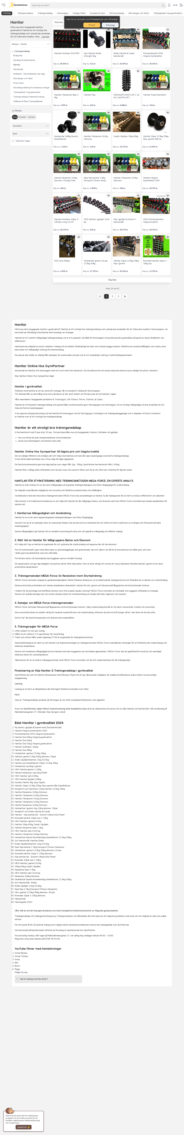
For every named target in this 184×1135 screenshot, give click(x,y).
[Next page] (125, 296)
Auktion (31, 117)
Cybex (100, 399)
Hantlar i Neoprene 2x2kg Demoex (31, 801)
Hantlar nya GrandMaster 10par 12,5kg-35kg (36, 763)
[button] (30, 44)
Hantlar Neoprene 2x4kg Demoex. (31, 805)
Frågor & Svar (21, 972)
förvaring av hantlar (65, 930)
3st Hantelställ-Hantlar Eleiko (29, 840)
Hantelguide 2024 (23, 902)
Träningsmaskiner (65, 916)
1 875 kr (64, 105)
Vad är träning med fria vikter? (34, 979)
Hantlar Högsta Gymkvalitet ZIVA (31, 730)
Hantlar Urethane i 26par (26, 746)
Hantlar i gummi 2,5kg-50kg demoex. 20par (35, 756)
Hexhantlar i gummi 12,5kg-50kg (30, 753)
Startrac (90, 399)
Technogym (60, 399)
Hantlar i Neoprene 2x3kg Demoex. (31, 795)
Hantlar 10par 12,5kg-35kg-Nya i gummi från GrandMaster (42, 785)
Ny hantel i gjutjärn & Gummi (28, 727)
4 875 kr (64, 271)
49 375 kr (153, 64)
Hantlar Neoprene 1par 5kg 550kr (31, 772)
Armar (17, 953)
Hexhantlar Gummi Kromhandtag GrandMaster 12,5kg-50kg (43, 837)
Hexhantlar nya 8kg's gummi (28, 766)
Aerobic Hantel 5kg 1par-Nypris (30, 782)
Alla (15, 117)
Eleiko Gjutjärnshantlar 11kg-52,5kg (32, 759)
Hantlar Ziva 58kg (23, 750)
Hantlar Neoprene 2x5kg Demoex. (31, 792)
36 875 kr (124, 64)
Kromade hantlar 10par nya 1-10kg (31, 818)
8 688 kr (123, 105)
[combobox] (98, 5)
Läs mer (45, 36)
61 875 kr (153, 146)
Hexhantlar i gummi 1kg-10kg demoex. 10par (36, 808)
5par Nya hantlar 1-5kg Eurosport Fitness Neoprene (39, 847)
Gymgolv (55, 712)
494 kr (63, 188)
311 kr (93, 64)
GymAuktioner (29, 5)
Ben (16, 962)
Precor (82, 399)
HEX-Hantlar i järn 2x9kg (26, 775)
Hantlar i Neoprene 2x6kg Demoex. (31, 834)
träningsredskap (93, 329)
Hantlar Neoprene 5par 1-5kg (29, 827)
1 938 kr (93, 188)
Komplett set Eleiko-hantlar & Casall (32, 811)
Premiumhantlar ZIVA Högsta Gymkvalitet (35, 733)
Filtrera (18, 110)
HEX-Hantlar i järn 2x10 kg (27, 830)
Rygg (17, 969)
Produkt (22, 117)
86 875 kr (64, 64)
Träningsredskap (22, 51)
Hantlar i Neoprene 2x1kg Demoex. (31, 798)
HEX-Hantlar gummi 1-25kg (28, 769)
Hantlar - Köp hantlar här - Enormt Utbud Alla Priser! (40, 814)
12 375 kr (153, 271)
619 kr (93, 105)
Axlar (17, 959)
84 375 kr (64, 229)
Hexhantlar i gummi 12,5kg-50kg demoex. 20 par (38, 850)
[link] (169, 5)
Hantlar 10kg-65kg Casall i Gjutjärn (31, 824)
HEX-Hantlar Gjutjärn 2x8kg (28, 779)
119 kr (93, 146)
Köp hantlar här (22, 856)
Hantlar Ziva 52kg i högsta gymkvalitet (33, 743)
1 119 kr (64, 146)
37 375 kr (94, 271)
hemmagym (68, 413)
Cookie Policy (13, 1123)
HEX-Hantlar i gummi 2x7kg (28, 821)
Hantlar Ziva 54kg (23, 740)
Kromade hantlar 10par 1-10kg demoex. (34, 853)
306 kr (122, 188)
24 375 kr (124, 146)
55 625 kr (124, 271)
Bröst (17, 965)
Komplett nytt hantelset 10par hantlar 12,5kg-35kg (40, 788)
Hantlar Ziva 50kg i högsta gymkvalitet (33, 737)
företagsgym (87, 413)
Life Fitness (72, 399)
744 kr (152, 105)
